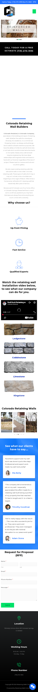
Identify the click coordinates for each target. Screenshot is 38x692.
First (2, 567)
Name (3, 561)
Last (21, 567)
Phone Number (7, 579)
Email (3, 571)
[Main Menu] (34, 11)
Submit (7, 605)
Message (5, 587)
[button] (17, 39)
